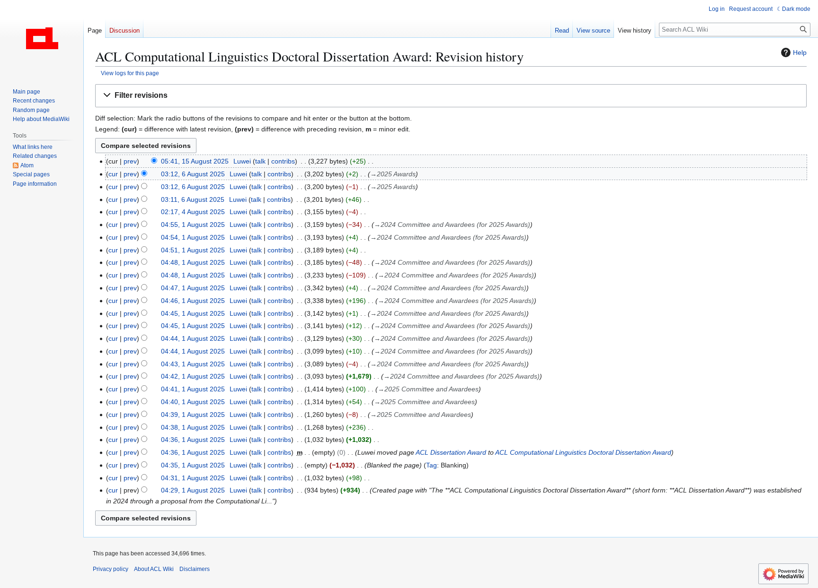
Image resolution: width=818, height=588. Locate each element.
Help (800, 52)
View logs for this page (130, 73)
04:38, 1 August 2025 (193, 427)
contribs (283, 161)
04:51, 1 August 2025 (193, 250)
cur (113, 174)
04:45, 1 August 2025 (193, 313)
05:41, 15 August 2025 (195, 161)
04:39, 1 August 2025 (193, 414)
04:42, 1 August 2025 (193, 376)
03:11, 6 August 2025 (192, 199)
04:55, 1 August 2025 (193, 224)
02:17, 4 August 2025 (193, 212)
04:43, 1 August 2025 (193, 364)
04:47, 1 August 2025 (193, 288)
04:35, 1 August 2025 (193, 465)
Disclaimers (194, 569)
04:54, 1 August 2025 (193, 237)
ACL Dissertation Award (451, 452)
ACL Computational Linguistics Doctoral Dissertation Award (583, 452)
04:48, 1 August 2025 (193, 262)
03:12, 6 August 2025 (193, 174)
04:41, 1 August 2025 (193, 389)
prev (130, 161)
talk (260, 161)
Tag (431, 465)
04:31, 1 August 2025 (193, 478)
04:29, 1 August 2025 (193, 490)
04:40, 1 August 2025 (193, 402)
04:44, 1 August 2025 (193, 338)
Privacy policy (110, 569)
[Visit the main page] (42, 38)
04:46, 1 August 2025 (193, 300)
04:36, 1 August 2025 (193, 439)
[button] (451, 95)
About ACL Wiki (154, 569)
